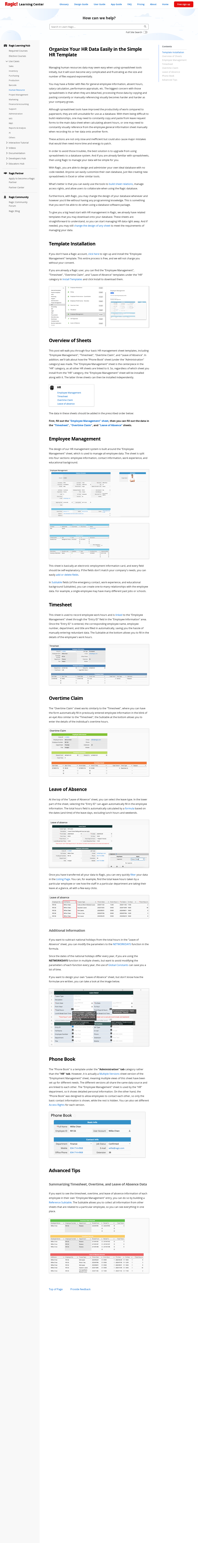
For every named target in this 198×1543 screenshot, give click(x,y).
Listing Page (63, 879)
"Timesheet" (61, 425)
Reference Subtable (60, 1202)
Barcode (12, 85)
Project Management (18, 94)
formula (129, 808)
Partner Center (16, 187)
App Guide (116, 4)
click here (93, 254)
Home (165, 4)
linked (118, 615)
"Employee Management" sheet (88, 421)
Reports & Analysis (17, 128)
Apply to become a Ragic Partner (22, 180)
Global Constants (118, 965)
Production (14, 80)
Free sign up (183, 4)
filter (133, 874)
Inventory (13, 71)
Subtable (57, 582)
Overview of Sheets (172, 56)
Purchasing (14, 75)
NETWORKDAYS (122, 944)
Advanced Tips (169, 79)
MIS (10, 118)
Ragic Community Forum (18, 204)
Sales (11, 66)
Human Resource (17, 90)
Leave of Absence (171, 71)
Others (12, 137)
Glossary (64, 4)
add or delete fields (67, 574)
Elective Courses (17, 55)
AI (10, 132)
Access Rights (57, 1105)
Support (12, 109)
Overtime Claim (170, 67)
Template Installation (173, 52)
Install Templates (72, 279)
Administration (16, 113)
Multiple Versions (109, 1073)
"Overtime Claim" (81, 425)
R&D (11, 123)
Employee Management (174, 60)
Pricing (140, 4)
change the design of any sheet (92, 225)
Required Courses (18, 50)
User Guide (99, 4)
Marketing (13, 99)
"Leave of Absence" (111, 425)
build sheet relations (121, 184)
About (153, 4)
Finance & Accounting (19, 104)
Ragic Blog (14, 211)
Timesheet (167, 64)
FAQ (129, 4)
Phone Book (168, 75)
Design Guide (81, 4)
